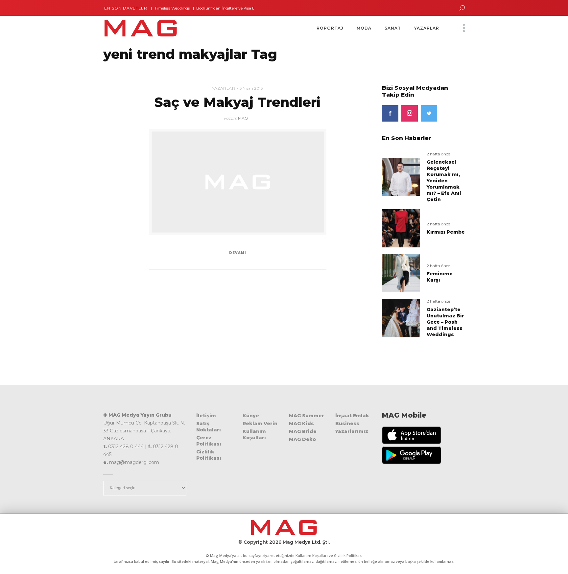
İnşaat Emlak (352, 416)
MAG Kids (301, 423)
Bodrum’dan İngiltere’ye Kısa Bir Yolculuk (226, 8)
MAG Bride (303, 431)
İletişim (206, 416)
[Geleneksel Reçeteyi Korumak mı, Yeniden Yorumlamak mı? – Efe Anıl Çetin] (401, 176)
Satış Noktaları (208, 427)
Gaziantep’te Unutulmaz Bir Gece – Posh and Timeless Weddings (445, 322)
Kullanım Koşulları (254, 434)
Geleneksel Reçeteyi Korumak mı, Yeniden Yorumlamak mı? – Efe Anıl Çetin (444, 180)
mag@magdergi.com (134, 462)
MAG (243, 118)
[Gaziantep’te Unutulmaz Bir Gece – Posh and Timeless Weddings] (401, 317)
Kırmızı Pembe (446, 232)
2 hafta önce (438, 153)
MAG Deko (302, 439)
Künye (251, 416)
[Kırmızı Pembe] (401, 227)
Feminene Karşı (440, 277)
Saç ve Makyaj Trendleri (237, 102)
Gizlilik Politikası (208, 455)
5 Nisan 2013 (251, 88)
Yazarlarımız (351, 431)
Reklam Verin (260, 423)
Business (347, 423)
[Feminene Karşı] (401, 272)
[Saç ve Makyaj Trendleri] (237, 182)
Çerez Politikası (208, 441)
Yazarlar (223, 88)
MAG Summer (306, 416)
